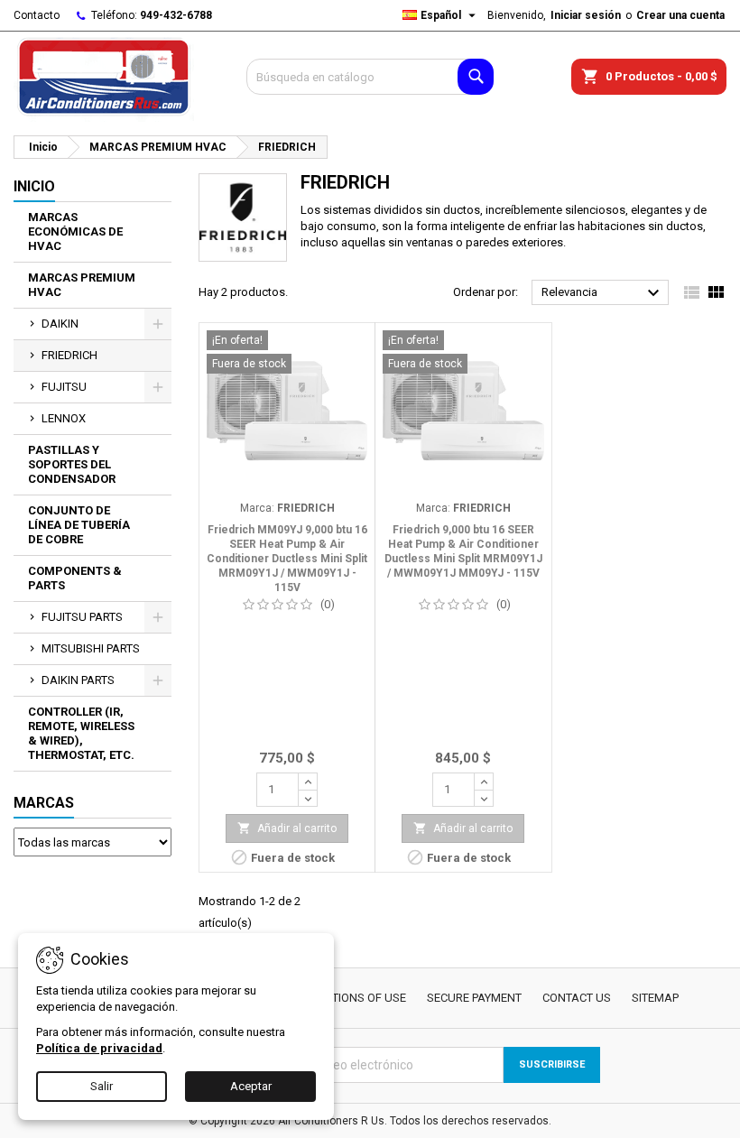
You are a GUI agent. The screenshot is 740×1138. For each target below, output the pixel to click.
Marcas (44, 802)
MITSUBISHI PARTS (91, 648)
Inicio (34, 186)
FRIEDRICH (69, 355)
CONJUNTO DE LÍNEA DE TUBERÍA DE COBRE (79, 525)
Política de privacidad (99, 1048)
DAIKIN (60, 323)
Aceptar (251, 1086)
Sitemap (655, 997)
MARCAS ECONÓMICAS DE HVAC (75, 231)
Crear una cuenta (680, 15)
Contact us (576, 997)
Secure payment (474, 997)
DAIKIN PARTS (78, 680)
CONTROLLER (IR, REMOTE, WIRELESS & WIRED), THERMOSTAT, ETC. (81, 733)
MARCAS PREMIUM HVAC (81, 285)
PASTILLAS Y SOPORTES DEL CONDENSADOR (72, 464)
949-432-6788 (176, 15)
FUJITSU (64, 386)
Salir (101, 1086)
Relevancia (602, 293)
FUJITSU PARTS (82, 617)
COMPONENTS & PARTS (75, 578)
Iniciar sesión (585, 15)
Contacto (37, 15)
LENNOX (64, 418)
